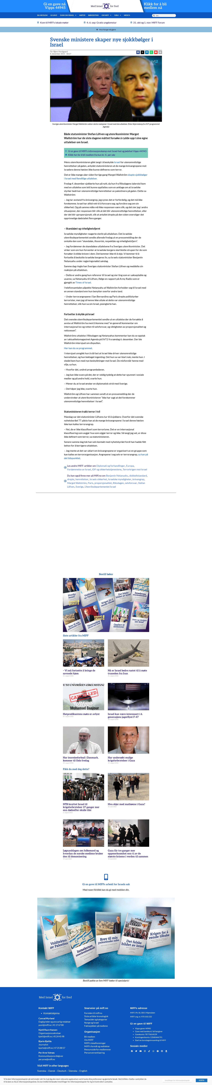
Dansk (51, 1070)
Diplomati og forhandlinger (110, 465)
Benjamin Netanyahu (117, 475)
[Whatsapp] (153, 1051)
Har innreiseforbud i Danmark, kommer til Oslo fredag (80, 759)
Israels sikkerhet (98, 479)
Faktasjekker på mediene (96, 1025)
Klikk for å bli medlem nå (155, 6)
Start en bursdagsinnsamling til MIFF (150, 1040)
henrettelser (81, 479)
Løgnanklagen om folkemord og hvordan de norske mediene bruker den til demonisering (83, 853)
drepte (70, 479)
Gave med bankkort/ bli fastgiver (149, 1031)
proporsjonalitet (103, 482)
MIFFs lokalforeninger (95, 1043)
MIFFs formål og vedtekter (97, 1046)
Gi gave (53, 15)
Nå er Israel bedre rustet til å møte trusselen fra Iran (127, 672)
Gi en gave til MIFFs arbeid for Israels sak (106, 884)
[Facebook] (132, 1051)
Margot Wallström (77, 482)
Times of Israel (83, 282)
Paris (90, 482)
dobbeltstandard (138, 475)
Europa (130, 465)
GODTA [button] (201, 1080)
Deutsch (61, 1070)
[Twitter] (136, 1051)
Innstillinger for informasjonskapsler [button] (177, 1080)
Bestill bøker (106, 574)
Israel (117, 162)
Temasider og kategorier (95, 1019)
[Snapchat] (162, 1051)
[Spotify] (158, 1051)
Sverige (79, 486)
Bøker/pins (93, 15)
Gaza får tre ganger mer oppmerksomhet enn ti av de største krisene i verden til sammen (128, 853)
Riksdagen (118, 482)
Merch (127, 15)
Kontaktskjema (51, 1013)
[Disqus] (106, 528)
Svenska (41, 1070)
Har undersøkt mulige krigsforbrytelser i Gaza (121, 759)
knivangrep (138, 479)
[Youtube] (140, 1051)
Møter (82, 15)
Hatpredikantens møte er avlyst (81, 714)
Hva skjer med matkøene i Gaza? (126, 804)
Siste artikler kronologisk (96, 1016)
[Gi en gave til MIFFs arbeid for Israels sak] (106, 877)
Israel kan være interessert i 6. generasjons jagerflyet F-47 (125, 716)
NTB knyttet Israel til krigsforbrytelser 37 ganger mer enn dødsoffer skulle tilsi (81, 807)
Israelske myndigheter (119, 479)
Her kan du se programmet (78, 348)
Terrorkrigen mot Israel (135, 469)
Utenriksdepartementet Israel (100, 486)
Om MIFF (88, 1040)
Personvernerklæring (94, 1052)
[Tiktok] (149, 1051)
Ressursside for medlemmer (97, 1049)
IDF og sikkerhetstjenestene (106, 469)
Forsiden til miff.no (93, 1013)
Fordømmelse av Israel (79, 469)
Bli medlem (42, 15)
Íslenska (73, 1070)
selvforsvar (131, 482)
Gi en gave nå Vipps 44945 (55, 6)
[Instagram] (145, 1051)
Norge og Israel (91, 1022)
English (83, 1070)
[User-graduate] (166, 1051)
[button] (142, 52)
